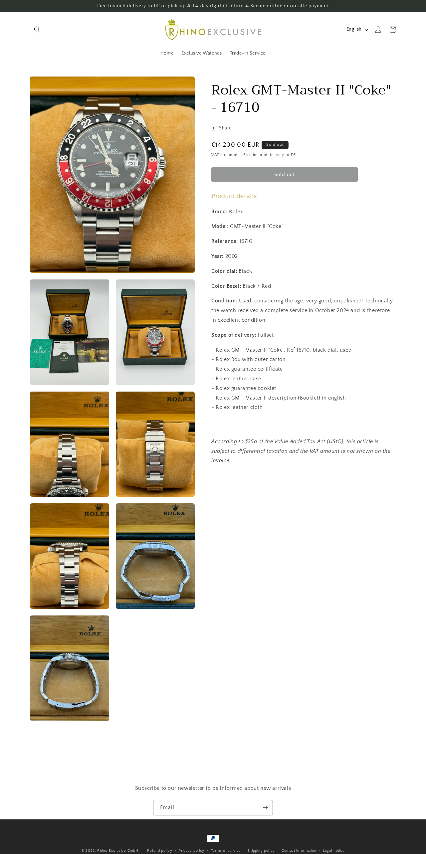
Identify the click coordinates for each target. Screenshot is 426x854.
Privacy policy (191, 850)
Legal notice (333, 850)
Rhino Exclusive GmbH (117, 851)
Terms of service (226, 850)
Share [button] (225, 128)
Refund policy (159, 850)
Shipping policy (261, 850)
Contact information (299, 850)
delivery (276, 155)
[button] (37, 29)
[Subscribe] (265, 807)
